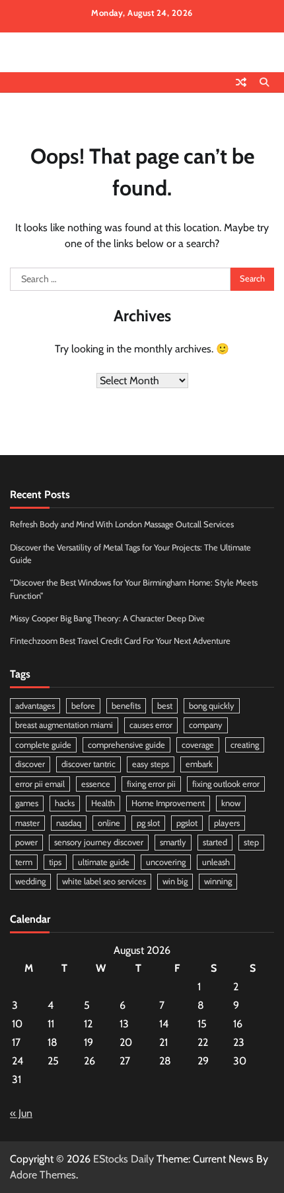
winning (218, 881)
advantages (35, 706)
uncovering (166, 862)
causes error (150, 725)
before (83, 706)
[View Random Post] (241, 82)
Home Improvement (168, 803)
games (26, 803)
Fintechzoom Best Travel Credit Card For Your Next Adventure (120, 641)
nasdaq (68, 823)
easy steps (150, 764)
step (251, 842)
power (26, 842)
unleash (216, 862)
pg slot (148, 823)
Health (103, 803)
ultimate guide (103, 862)
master (27, 823)
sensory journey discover (98, 842)
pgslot (186, 823)
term (23, 862)
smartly (173, 842)
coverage (198, 745)
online (109, 823)
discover (30, 764)
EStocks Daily (123, 1159)
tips (55, 862)
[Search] (264, 82)
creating (245, 745)
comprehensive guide (126, 745)
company (206, 725)
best (164, 706)
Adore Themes (43, 1174)
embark (199, 764)
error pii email (40, 784)
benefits (126, 706)
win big (175, 881)
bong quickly (211, 706)
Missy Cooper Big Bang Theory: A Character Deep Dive (107, 618)
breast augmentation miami (64, 725)
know (230, 803)
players (227, 823)
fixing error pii (151, 784)
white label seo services (104, 881)
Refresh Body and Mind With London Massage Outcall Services (122, 524)
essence (95, 784)
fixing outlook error (226, 784)
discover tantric (88, 764)
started (215, 842)
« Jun (21, 1113)
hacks (65, 803)
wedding (30, 881)
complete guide (43, 745)
